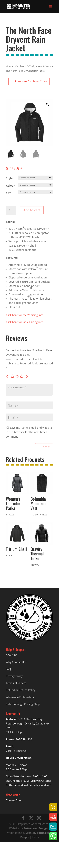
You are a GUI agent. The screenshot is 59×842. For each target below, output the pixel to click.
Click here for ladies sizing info (24, 322)
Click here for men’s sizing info (24, 315)
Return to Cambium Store (29, 81)
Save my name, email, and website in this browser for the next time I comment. (29, 432)
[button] (47, 104)
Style (9, 178)
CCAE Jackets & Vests (39, 66)
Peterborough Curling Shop (23, 704)
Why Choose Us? (16, 662)
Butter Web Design (35, 828)
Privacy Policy (14, 676)
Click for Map (14, 732)
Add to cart (31, 210)
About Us (11, 655)
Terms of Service (16, 683)
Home (9, 66)
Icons (35, 837)
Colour (10, 185)
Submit (44, 447)
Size (8, 193)
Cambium (20, 66)
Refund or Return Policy (20, 690)
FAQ (8, 669)
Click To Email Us (16, 751)
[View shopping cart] (53, 807)
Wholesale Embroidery (20, 697)
